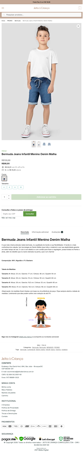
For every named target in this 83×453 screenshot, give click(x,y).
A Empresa (6, 405)
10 (21, 187)
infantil (48, 349)
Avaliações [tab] (57, 232)
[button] (79, 8)
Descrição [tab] (25, 232)
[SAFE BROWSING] (27, 440)
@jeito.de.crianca (25, 337)
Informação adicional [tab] (40, 232)
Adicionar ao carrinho (46, 197)
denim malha (40, 349)
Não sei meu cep (8, 218)
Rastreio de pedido (9, 393)
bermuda (23, 349)
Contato (5, 416)
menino (58, 349)
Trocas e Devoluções (9, 413)
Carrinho (5, 396)
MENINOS (50, 347)
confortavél (31, 349)
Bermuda (18, 21)
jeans (53, 349)
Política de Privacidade (10, 408)
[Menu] (5, 8)
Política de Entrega (9, 411)
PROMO (9, 21)
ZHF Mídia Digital (41, 450)
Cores (4, 174)
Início (3, 21)
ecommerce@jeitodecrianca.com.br (20, 372)
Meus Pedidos (7, 390)
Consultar (30, 214)
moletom (65, 349)
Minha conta (6, 387)
